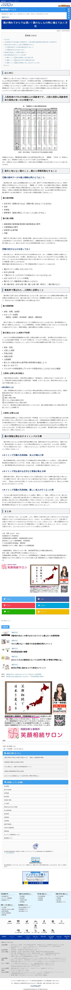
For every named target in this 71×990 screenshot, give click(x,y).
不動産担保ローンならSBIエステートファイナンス (36, 959)
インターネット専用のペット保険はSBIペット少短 (44, 954)
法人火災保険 (27, 932)
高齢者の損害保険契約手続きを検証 (14, 771)
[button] (35, 859)
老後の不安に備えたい (62, 894)
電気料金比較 (61, 923)
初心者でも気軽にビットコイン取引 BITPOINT (50, 946)
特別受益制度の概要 (19, 652)
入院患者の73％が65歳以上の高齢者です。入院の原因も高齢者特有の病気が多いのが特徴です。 (31, 42)
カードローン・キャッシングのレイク (58, 959)
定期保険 (6, 817)
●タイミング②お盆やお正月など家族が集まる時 (19, 60)
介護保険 (6, 820)
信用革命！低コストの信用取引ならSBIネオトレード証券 (50, 944)
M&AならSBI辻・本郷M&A (41, 975)
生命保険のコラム (23, 905)
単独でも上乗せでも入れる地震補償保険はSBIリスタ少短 (24, 956)
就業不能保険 (7, 824)
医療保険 (6, 831)
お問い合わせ (35, 937)
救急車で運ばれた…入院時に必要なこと (15, 52)
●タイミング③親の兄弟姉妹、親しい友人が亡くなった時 (22, 62)
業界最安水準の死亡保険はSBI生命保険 (45, 951)
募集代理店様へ (67, 937)
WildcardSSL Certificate (35, 863)
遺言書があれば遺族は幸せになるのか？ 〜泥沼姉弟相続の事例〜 (25, 676)
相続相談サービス (61, 902)
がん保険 (6, 803)
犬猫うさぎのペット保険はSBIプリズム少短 (21, 954)
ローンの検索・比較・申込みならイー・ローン (22, 963)
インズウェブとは (27, 937)
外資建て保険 (7, 800)
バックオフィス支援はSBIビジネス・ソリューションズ (50, 972)
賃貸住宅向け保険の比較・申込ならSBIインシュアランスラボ (25, 966)
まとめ (6, 65)
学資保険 (6, 793)
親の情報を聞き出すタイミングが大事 (15, 55)
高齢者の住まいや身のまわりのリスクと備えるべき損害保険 (35, 636)
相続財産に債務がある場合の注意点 (14, 762)
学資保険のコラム (23, 909)
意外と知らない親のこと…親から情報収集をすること (19, 44)
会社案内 (20, 936)
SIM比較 (35, 927)
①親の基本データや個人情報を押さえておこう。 (19, 47)
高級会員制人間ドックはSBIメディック (20, 968)
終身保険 (6, 814)
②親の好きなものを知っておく (15, 49)
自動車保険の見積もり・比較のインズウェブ (44, 963)
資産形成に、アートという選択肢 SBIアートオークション (25, 948)
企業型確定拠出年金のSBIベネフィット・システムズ (23, 973)
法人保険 (53, 932)
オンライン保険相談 (7, 898)
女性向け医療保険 (9, 827)
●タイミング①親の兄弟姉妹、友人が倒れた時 (19, 57)
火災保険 (27, 923)
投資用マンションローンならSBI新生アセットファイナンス (51, 961)
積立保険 (6, 796)
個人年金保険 (7, 789)
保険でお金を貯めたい (25, 894)
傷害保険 (44, 923)
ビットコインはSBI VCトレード (30, 946)
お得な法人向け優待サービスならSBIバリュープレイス (24, 972)
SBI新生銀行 (14, 949)
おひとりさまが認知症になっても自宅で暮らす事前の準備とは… (37, 660)
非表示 (33, 35)
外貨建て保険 (23, 900)
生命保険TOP (4, 894)
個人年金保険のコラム (24, 907)
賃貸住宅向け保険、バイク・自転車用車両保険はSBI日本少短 (46, 953)
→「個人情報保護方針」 (9, 852)
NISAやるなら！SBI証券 (16, 944)
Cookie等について (59, 937)
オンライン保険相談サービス (12, 834)
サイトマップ (11, 937)
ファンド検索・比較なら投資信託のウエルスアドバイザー (24, 958)
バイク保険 (35, 923)
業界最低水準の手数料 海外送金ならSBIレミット (29, 949)
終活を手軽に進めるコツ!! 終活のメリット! (28, 668)
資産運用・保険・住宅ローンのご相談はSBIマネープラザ (52, 958)
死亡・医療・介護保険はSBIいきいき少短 (20, 953)
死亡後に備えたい (42, 894)
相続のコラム (7, 620)
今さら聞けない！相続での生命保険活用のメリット (31, 644)
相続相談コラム (8, 838)
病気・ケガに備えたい (7, 905)
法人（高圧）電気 (35, 932)
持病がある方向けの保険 (10, 807)
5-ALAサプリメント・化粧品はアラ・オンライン (41, 968)
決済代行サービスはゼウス (43, 973)
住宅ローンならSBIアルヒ (17, 959)
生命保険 (6, 786)
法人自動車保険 (18, 932)
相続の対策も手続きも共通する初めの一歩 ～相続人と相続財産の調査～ (24, 757)
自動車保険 (9, 923)
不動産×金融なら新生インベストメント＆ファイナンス (24, 961)
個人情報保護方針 (51, 937)
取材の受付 (43, 936)
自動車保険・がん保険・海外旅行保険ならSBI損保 (22, 951)
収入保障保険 (7, 810)
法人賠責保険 (44, 932)
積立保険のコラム (23, 911)
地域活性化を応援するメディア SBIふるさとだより (43, 964)
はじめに (7, 39)
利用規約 (4, 936)
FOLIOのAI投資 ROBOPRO (30, 944)
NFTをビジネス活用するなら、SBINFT (20, 970)
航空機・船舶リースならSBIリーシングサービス (22, 975)
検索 (4, 740)
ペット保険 (52, 923)
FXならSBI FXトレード (16, 946)
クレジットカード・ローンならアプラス (20, 964)
